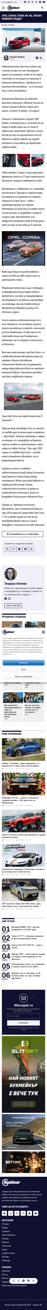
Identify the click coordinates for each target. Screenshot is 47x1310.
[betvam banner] (23, 1153)
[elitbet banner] (23, 1037)
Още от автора (13, 605)
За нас (5, 1274)
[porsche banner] (23, 1115)
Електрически (8, 1235)
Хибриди (6, 1260)
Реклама (6, 1271)
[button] (43, 632)
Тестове (5, 1256)
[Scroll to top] (42, 1282)
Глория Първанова (25, 805)
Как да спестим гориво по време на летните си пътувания (32, 708)
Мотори (5, 1238)
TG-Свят (11, 25)
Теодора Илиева (15, 583)
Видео (5, 1227)
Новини (5, 1242)
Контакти (6, 1278)
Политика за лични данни (14, 1285)
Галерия (6, 1231)
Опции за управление (23, 676)
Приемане (23, 663)
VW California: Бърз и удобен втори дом (33, 682)
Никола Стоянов (24, 768)
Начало (4, 25)
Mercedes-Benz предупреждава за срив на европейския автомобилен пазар (13, 711)
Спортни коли (8, 1253)
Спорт (4, 1249)
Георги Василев (24, 874)
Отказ (23, 669)
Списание (6, 1246)
